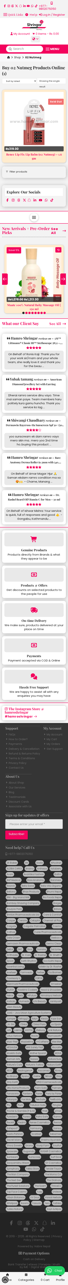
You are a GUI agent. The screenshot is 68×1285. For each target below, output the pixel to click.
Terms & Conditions (22, 758)
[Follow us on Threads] (13, 6)
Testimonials (17, 797)
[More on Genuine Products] (34, 539)
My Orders (53, 744)
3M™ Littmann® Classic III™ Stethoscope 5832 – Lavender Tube (34, 343)
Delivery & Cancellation (24, 749)
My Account (55, 734)
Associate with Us (20, 806)
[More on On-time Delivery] (34, 610)
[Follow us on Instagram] (9, 6)
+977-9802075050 (20, 854)
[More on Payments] (34, 645)
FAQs (12, 734)
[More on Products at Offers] (34, 575)
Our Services (17, 787)
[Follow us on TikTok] (36, 6)
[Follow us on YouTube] (28, 6)
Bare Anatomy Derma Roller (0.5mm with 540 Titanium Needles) (35, 462)
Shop (17, 57)
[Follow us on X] (17, 6)
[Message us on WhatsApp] (32, 6)
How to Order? (18, 739)
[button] (13, 14)
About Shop (16, 783)
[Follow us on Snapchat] (20, 6)
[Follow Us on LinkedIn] (24, 6)
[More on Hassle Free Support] (34, 677)
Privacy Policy (17, 763)
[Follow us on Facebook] (5, 6)
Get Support (55, 749)
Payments (15, 744)
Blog (11, 792)
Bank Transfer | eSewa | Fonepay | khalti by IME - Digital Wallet (34, 1265)
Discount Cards (19, 802)
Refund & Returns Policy (24, 753)
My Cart (52, 739)
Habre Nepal (42, 1246)
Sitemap (39, 1240)
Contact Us (16, 768)
